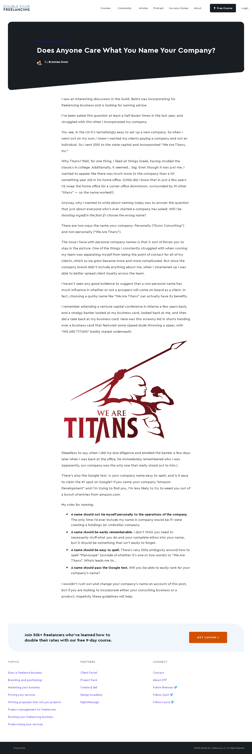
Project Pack (88, 680)
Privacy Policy (19, 748)
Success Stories (178, 8)
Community (125, 8)
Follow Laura (162, 702)
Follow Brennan (163, 687)
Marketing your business (24, 687)
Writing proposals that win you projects (34, 702)
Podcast (158, 8)
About (197, 8)
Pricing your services (21, 694)
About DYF (160, 680)
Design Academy (91, 694)
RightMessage (89, 702)
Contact (158, 672)
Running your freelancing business (30, 717)
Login (245, 8)
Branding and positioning (25, 680)
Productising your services (25, 724)
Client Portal (88, 672)
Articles (143, 8)
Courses (106, 8)
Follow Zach (161, 694)
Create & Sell (88, 687)
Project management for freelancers (32, 709)
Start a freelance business (25, 672)
